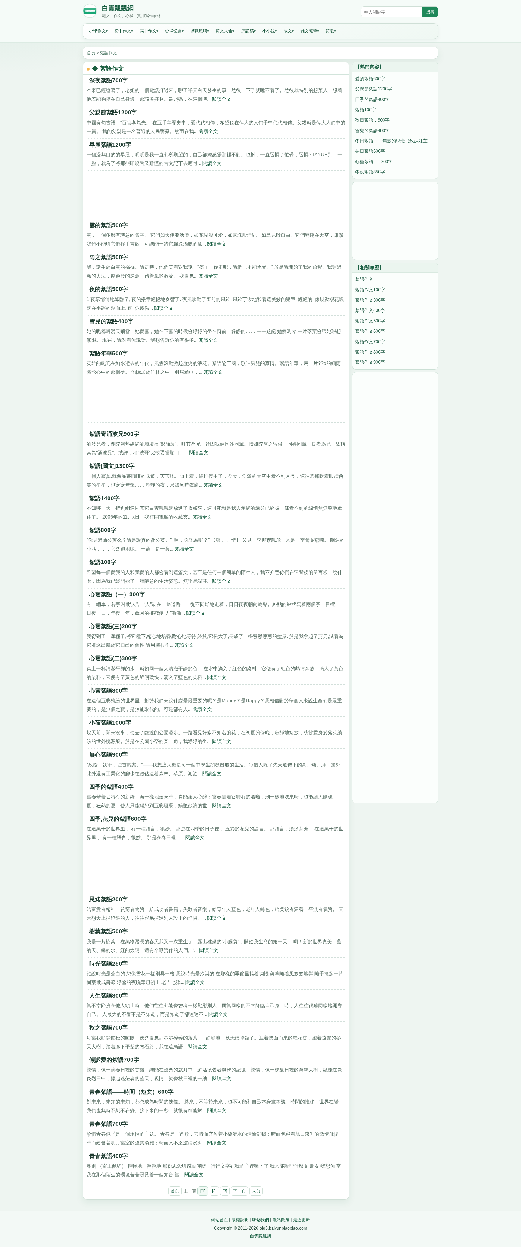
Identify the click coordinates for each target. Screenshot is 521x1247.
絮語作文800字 (370, 351)
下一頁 (239, 1190)
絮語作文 (108, 52)
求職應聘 (198, 30)
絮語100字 (102, 562)
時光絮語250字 (108, 963)
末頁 (256, 1190)
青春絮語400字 (108, 1156)
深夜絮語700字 (108, 80)
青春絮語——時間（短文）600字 (131, 1092)
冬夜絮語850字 (370, 171)
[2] (214, 1190)
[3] (225, 1190)
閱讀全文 (221, 99)
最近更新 (301, 1219)
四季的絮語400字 (111, 787)
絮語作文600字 (370, 331)
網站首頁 (219, 1219)
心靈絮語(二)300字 (113, 658)
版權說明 (240, 1219)
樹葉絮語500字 (108, 931)
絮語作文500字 (370, 320)
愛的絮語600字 (370, 78)
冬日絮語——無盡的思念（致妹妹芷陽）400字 (395, 140)
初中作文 (122, 30)
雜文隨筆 (308, 30)
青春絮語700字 (108, 1124)
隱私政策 (281, 1219)
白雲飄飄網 (118, 8)
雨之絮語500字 (108, 257)
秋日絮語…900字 (372, 119)
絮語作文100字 (370, 289)
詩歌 (330, 30)
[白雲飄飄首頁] (90, 12)
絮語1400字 (104, 498)
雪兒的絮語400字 (111, 321)
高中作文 (148, 30)
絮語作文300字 (370, 300)
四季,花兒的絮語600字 (118, 819)
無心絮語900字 (108, 754)
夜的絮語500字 (108, 289)
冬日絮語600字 (370, 151)
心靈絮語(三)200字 (113, 626)
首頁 (91, 52)
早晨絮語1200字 (110, 144)
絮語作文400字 (370, 310)
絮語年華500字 (108, 353)
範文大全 (224, 30)
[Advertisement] (216, 194)
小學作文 (97, 30)
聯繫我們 (260, 1219)
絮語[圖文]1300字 (112, 466)
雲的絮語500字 (108, 225)
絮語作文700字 (370, 341)
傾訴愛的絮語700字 (114, 1060)
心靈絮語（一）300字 (117, 594)
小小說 (268, 30)
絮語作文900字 (370, 362)
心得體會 (173, 30)
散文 (287, 30)
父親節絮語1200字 (113, 112)
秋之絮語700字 (108, 1027)
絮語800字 (102, 530)
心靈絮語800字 (108, 690)
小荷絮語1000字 (110, 722)
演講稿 (247, 30)
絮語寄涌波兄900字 (114, 434)
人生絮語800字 (108, 995)
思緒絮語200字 (108, 899)
